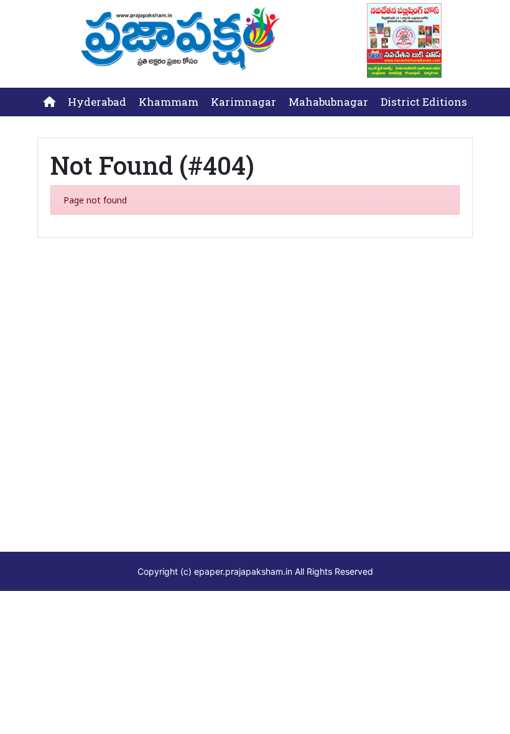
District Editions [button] (424, 102)
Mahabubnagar (328, 102)
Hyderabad (97, 102)
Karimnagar (243, 102)
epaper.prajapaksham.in (243, 571)
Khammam (168, 102)
